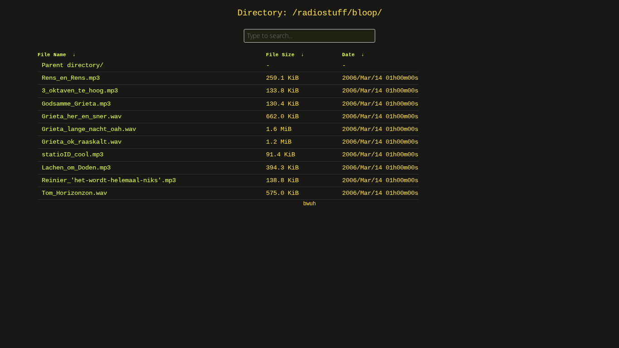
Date (348, 55)
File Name (52, 55)
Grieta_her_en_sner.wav (81, 116)
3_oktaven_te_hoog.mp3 (80, 90)
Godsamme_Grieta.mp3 (76, 103)
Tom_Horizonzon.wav (74, 193)
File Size (280, 55)
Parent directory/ (72, 65)
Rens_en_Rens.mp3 (71, 78)
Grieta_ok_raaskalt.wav (81, 141)
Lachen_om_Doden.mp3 (76, 167)
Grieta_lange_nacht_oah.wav (89, 129)
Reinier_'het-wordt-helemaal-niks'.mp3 (109, 180)
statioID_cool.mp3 (72, 154)
